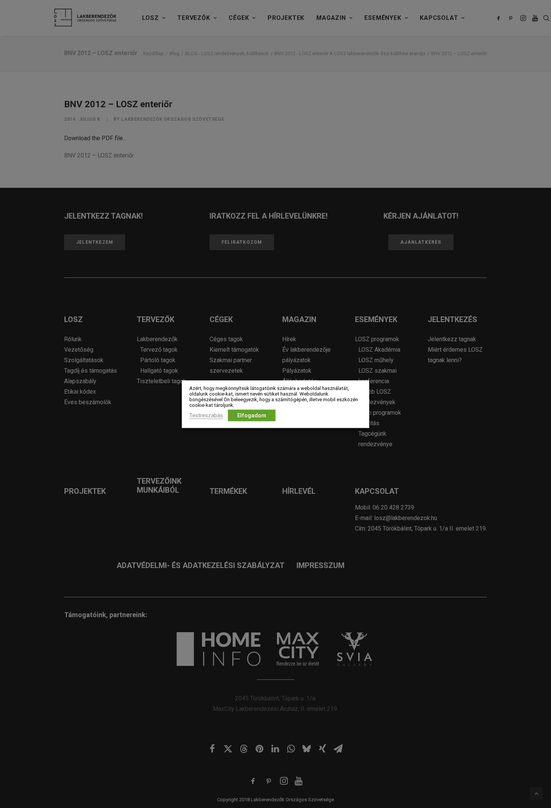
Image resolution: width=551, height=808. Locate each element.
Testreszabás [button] (206, 415)
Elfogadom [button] (251, 415)
